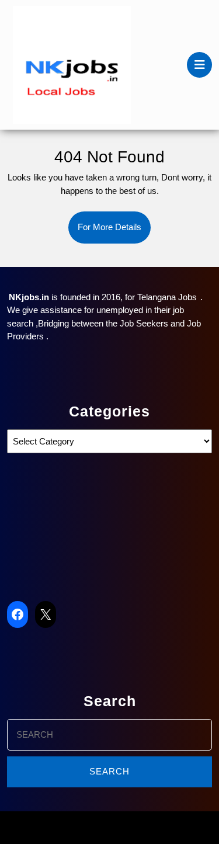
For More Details (114, 232)
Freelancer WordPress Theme (77, 827)
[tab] (199, 65)
